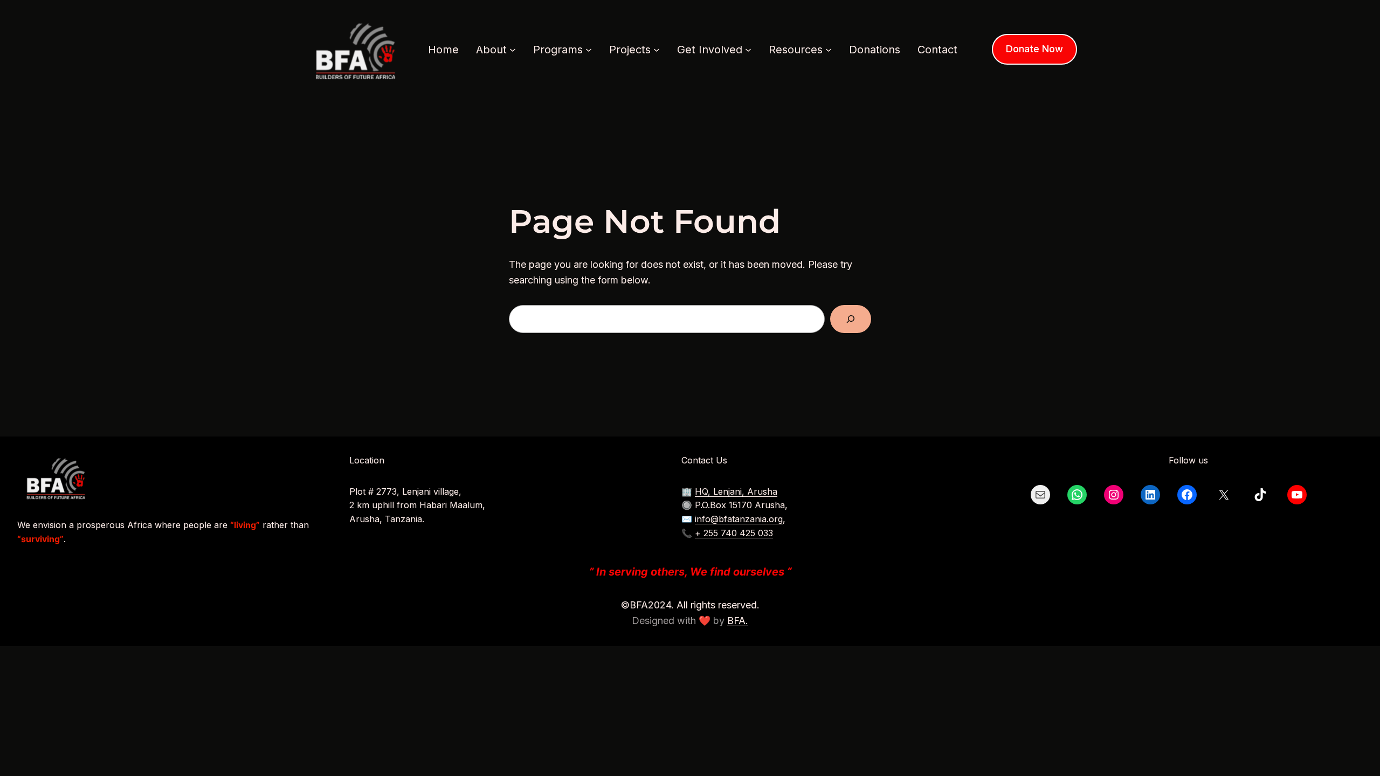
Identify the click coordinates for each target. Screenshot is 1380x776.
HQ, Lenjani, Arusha (736, 491)
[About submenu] (512, 49)
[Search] (850, 319)
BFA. (737, 620)
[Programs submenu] (588, 49)
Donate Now (1034, 48)
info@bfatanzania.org (739, 519)
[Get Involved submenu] (748, 49)
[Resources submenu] (828, 49)
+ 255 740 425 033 (734, 533)
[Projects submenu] (656, 49)
